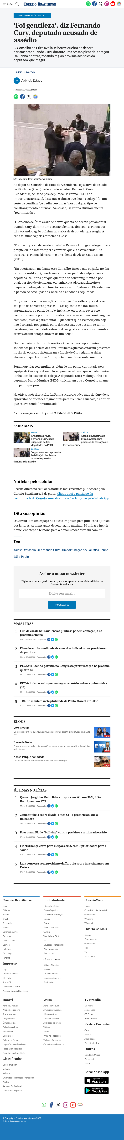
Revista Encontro (97, 1024)
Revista (87, 1034)
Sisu (45, 940)
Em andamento (50, 973)
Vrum (47, 1000)
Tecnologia (7, 953)
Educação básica (51, 906)
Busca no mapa (9, 1014)
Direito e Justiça (10, 973)
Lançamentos (9, 1018)
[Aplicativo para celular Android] (96, 1091)
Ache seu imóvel (10, 1005)
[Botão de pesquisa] (17, 4)
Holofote (7, 949)
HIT (86, 948)
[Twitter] (100, 5)
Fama (87, 906)
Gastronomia (90, 914)
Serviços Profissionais (12, 1086)
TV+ (86, 952)
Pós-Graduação (50, 949)
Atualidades (89, 1039)
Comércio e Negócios (12, 1090)
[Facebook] (94, 5)
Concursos (51, 959)
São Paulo (22, 556)
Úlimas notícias (9, 1023)
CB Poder (88, 1014)
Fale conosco (49, 953)
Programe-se (90, 939)
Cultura (46, 932)
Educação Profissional (53, 944)
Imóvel (8, 1000)
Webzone (88, 919)
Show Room (8, 1031)
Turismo (6, 957)
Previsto (47, 969)
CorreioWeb (93, 900)
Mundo (6, 927)
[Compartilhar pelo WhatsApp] (56, 640)
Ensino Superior (50, 910)
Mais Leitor (89, 956)
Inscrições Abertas (52, 978)
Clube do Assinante (11, 986)
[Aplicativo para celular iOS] (96, 1081)
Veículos (6, 1073)
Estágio (46, 919)
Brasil (5, 919)
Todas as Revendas (52, 1040)
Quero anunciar (10, 1064)
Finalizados (48, 982)
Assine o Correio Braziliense (15, 991)
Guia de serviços (10, 1027)
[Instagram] (106, 5)
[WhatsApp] (88, 5)
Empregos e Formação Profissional (18, 1077)
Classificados (12, 1059)
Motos (46, 1031)
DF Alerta (88, 1005)
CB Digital (7, 978)
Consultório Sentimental (95, 910)
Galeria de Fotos (10, 1040)
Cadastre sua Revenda (53, 1044)
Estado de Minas (92, 1055)
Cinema (88, 935)
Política (30, 72)
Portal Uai (89, 1059)
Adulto (6, 1082)
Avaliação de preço (52, 1023)
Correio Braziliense (17, 900)
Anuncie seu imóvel (11, 1010)
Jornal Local (89, 1010)
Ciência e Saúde (10, 940)
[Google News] (119, 5)
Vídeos (46, 1027)
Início (19, 72)
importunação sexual (77, 550)
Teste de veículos (51, 1018)
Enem (46, 923)
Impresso (10, 963)
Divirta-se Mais (95, 929)
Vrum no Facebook (52, 1035)
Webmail (88, 923)
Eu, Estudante (54, 900)
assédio (31, 550)
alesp (18, 550)
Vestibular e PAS (51, 936)
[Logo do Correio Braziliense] (40, 4)
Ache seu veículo (51, 1005)
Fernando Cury (49, 550)
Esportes (7, 936)
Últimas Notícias (51, 927)
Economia (7, 923)
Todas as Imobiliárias (12, 1048)
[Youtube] (112, 5)
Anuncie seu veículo (52, 1010)
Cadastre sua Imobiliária (14, 1053)
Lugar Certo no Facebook (14, 1044)
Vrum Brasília (90, 1018)
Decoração (8, 1035)
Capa (5, 906)
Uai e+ (87, 1063)
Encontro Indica (91, 1043)
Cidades (6, 910)
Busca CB (7, 982)
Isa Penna (101, 550)
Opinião (6, 944)
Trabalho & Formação (53, 914)
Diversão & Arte (10, 932)
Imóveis (6, 1069)
